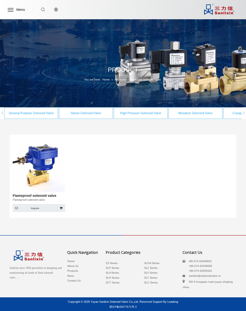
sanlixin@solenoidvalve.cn (205, 275)
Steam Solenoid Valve (86, 113)
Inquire (35, 208)
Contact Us (74, 280)
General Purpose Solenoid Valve (31, 113)
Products (72, 270)
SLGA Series (152, 263)
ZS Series (112, 263)
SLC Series (151, 282)
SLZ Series (151, 267)
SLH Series (112, 277)
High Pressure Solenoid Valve (140, 113)
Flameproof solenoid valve (34, 196)
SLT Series (150, 277)
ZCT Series (113, 282)
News (70, 275)
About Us (72, 265)
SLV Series (150, 272)
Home (71, 261)
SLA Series (112, 272)
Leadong (172, 301)
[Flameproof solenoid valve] (39, 165)
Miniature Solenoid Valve (195, 113)
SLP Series (112, 267)
